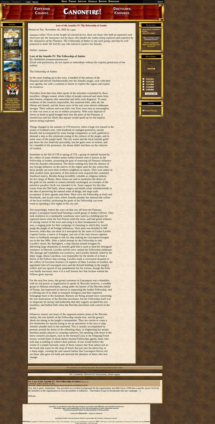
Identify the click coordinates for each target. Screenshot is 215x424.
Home (64, 1)
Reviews (103, 1)
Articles (82, 1)
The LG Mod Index (13, 106)
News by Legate (149, 33)
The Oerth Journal (13, 101)
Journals (92, 1)
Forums (72, 1)
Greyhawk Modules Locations (12, 108)
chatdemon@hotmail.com (57, 59)
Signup (35, 2)
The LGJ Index (12, 102)
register (117, 374)
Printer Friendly (151, 111)
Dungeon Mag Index (12, 104)
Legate (73, 30)
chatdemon (43, 50)
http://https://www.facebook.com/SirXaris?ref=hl (68, 385)
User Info (32, 385)
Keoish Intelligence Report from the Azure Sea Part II (151, 44)
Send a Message (43, 385)
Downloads (113, 1)
